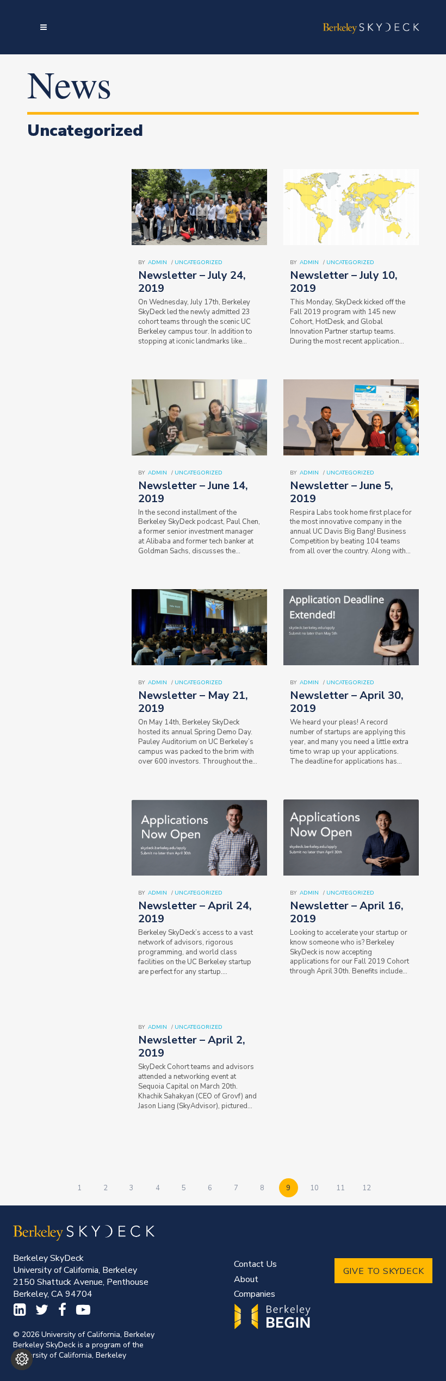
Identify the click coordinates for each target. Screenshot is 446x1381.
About (246, 1279)
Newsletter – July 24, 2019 (192, 282)
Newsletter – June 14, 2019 (193, 492)
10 (314, 1188)
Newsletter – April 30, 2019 (347, 702)
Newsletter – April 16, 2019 (347, 912)
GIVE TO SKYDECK (383, 1271)
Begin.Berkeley (274, 1316)
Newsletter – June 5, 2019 (341, 492)
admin (157, 262)
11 (340, 1188)
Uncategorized (198, 262)
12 (366, 1188)
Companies (254, 1294)
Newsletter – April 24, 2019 (195, 912)
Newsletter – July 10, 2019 (344, 282)
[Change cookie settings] (22, 1359)
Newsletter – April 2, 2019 (191, 1046)
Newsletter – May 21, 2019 (193, 702)
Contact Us (255, 1264)
